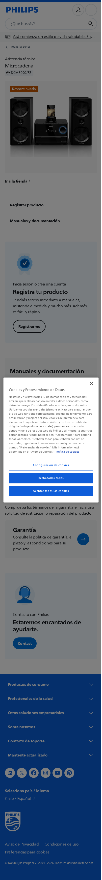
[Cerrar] (88, 383)
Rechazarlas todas (49, 478)
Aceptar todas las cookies (49, 491)
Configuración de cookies (49, 465)
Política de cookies (72, 451)
